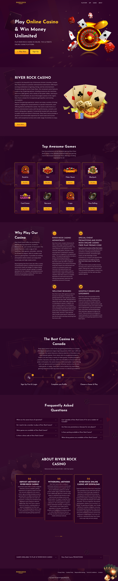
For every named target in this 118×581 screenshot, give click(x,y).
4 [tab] (59, 536)
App (90, 2)
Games (95, 2)
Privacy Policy (61, 572)
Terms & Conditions (92, 572)
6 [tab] (62, 536)
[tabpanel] (29, 498)
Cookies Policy (69, 572)
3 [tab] (58, 536)
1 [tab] (55, 536)
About (100, 2)
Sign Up (36, 52)
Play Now (84, 2)
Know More (20, 124)
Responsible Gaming (80, 572)
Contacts (100, 572)
